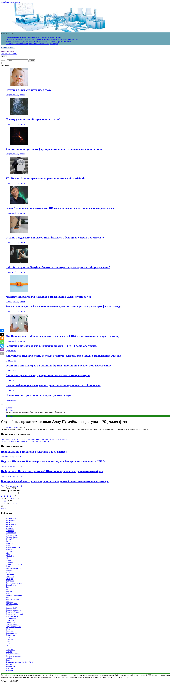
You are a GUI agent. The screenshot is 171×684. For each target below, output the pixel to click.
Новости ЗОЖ (11, 608)
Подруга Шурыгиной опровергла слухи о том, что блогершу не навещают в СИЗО (53, 461)
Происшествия (11, 633)
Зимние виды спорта (14, 564)
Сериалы (9, 639)
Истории (9, 572)
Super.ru (4, 427)
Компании (10, 574)
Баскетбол (10, 531)
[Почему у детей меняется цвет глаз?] (19, 85)
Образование (11, 618)
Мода (8, 593)
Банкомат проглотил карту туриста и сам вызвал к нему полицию (32, 44)
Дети (8, 554)
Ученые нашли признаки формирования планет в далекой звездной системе (54, 148)
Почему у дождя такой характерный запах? (33, 119)
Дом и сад (9, 556)
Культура (9, 579)
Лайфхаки (10, 581)
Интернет (9, 570)
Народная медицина (14, 595)
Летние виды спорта (14, 583)
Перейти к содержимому (11, 2)
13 (11, 498)
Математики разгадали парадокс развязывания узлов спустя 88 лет (48, 296)
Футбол (9, 658)
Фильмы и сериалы (13, 656)
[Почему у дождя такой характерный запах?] (19, 114)
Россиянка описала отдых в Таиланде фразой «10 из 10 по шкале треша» (34, 37)
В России (9, 543)
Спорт (8, 643)
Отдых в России (12, 625)
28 (13, 503)
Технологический (8, 48)
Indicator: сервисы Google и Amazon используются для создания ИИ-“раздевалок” (58, 267)
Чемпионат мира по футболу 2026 (19, 662)
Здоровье (9, 562)
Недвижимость (12, 604)
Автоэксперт (11, 524)
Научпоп (9, 602)
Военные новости (13, 547)
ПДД (8, 629)
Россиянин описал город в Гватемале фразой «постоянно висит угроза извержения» (39, 42)
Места (8, 589)
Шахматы (9, 664)
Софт (8, 641)
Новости (9, 606)
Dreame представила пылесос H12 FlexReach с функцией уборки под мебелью (55, 237)
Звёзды (8, 560)
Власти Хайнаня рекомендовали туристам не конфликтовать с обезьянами (53, 385)
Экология (9, 668)
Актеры (9, 526)
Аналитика (10, 529)
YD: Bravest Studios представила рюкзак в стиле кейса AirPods (45, 178)
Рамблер (4, 456)
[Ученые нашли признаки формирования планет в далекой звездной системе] (19, 144)
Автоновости (11, 518)
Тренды (9, 652)
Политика (9, 631)
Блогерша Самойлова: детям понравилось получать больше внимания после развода (55, 481)
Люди (8, 587)
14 (13, 498)
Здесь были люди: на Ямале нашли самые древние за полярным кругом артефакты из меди (63, 306)
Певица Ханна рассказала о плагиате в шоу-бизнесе (34, 451)
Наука (8, 597)
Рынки (8, 637)
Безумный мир (11, 535)
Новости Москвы (12, 612)
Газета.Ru (5, 466)
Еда (7, 558)
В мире (8, 541)
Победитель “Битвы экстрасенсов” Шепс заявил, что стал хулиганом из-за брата (52, 471)
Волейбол (9, 549)
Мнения (9, 591)
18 (5, 501)
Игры (8, 566)
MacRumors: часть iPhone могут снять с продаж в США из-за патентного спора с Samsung (62, 335)
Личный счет (11, 585)
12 (8, 498)
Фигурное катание (13, 654)
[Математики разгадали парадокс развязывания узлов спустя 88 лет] (19, 292)
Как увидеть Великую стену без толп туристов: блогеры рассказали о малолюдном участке (42, 39)
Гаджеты (9, 552)
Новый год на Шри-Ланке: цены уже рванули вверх (38, 394)
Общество (10, 620)
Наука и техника (12, 600)
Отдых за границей (13, 627)
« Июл (3, 508)
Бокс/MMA (10, 539)
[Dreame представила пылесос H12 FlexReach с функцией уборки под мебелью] (19, 233)
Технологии (10, 650)
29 (16, 503)
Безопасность (11, 533)
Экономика (10, 670)
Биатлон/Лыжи (12, 537)
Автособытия (11, 520)
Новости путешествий (14, 614)
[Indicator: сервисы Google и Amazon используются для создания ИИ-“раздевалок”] (19, 262)
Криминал (10, 577)
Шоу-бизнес (10, 416)
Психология (10, 635)
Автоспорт (10, 522)
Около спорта (11, 622)
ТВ (7, 645)
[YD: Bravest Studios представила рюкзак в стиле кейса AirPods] (19, 173)
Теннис (8, 648)
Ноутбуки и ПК (12, 616)
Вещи (8, 545)
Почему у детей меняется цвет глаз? (28, 89)
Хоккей (9, 660)
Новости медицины (13, 610)
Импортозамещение (13, 568)
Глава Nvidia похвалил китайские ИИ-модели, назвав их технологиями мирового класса (61, 207)
